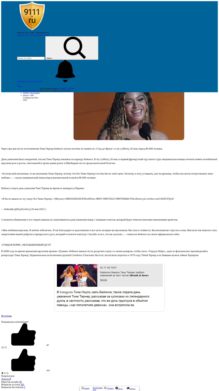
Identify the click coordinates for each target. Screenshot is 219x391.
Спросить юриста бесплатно (30, 81)
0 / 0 (6, 373)
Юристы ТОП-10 (30, 91)
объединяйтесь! (43, 32)
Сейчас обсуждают (31, 93)
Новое (28, 95)
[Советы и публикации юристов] (32, 30)
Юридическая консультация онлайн (33, 35)
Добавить (110, 388)
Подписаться (7, 376)
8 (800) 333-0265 (66, 88)
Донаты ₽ (6, 379)
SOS (25, 100)
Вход (19, 86)
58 (20, 382)
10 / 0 (4, 347)
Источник (6, 316)
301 (22, 384)
